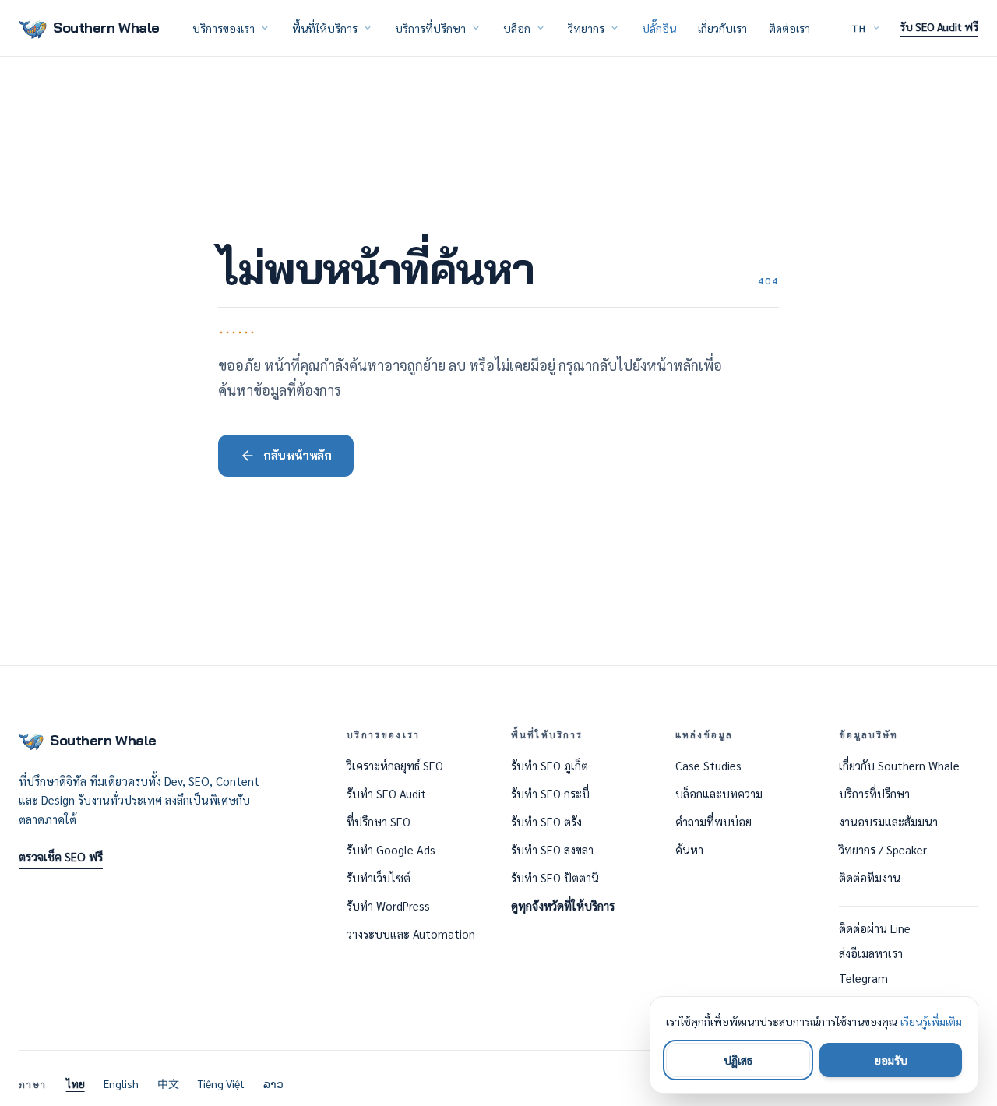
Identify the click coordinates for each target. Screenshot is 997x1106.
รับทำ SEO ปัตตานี (555, 878)
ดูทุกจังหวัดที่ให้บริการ (563, 906)
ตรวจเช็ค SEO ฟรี (61, 856)
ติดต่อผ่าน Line (875, 928)
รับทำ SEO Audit (386, 794)
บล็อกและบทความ (719, 794)
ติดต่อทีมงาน (869, 878)
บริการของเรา (223, 28)
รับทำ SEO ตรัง (546, 822)
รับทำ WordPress (388, 906)
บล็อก (516, 28)
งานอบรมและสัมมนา (888, 822)
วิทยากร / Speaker (883, 850)
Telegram (863, 978)
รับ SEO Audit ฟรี (939, 26)
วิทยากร (586, 28)
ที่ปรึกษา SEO (378, 822)
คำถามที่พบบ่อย (713, 822)
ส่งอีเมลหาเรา (871, 953)
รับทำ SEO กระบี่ (550, 794)
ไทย (75, 1083)
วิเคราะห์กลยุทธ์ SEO (395, 766)
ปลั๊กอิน (659, 28)
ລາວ (273, 1083)
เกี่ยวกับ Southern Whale (899, 766)
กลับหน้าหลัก (297, 455)
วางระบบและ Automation (411, 934)
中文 (168, 1083)
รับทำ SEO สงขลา (552, 850)
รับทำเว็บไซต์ (378, 878)
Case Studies (708, 766)
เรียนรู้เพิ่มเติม (931, 1021)
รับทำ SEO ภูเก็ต (549, 766)
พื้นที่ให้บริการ (325, 28)
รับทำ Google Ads (391, 850)
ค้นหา (689, 850)
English (121, 1083)
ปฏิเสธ (738, 1060)
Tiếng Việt (221, 1083)
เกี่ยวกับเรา (722, 28)
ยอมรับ (891, 1060)
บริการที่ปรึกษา (430, 28)
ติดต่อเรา (789, 28)
